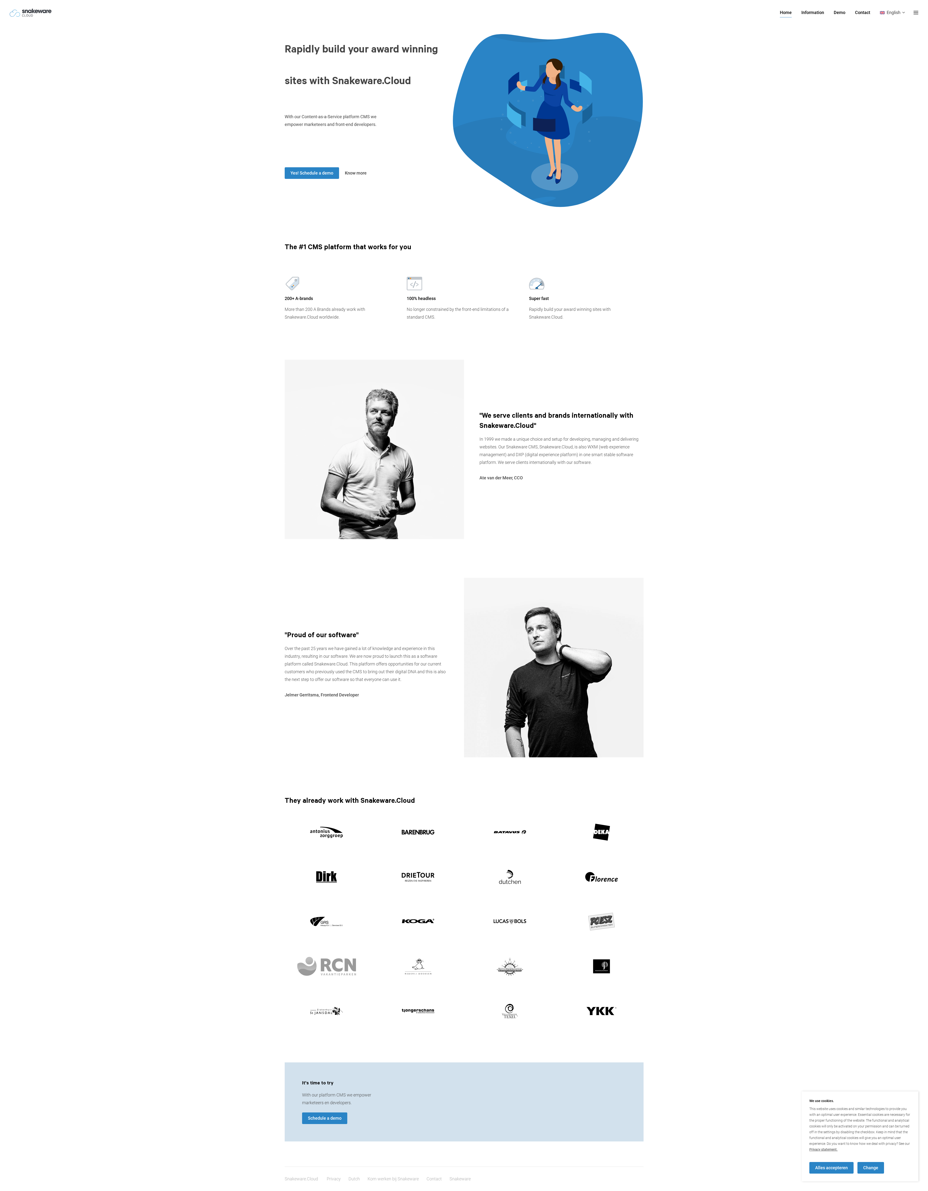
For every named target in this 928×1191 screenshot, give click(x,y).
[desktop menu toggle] (916, 12)
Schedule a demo (324, 1118)
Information (812, 12)
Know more (356, 172)
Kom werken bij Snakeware (393, 1178)
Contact (862, 12)
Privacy (334, 1178)
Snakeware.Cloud (301, 1178)
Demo (839, 12)
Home (786, 12)
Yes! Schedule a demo (311, 172)
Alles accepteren (831, 1167)
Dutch (354, 1178)
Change (870, 1167)
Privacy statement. (823, 1149)
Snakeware (460, 1178)
